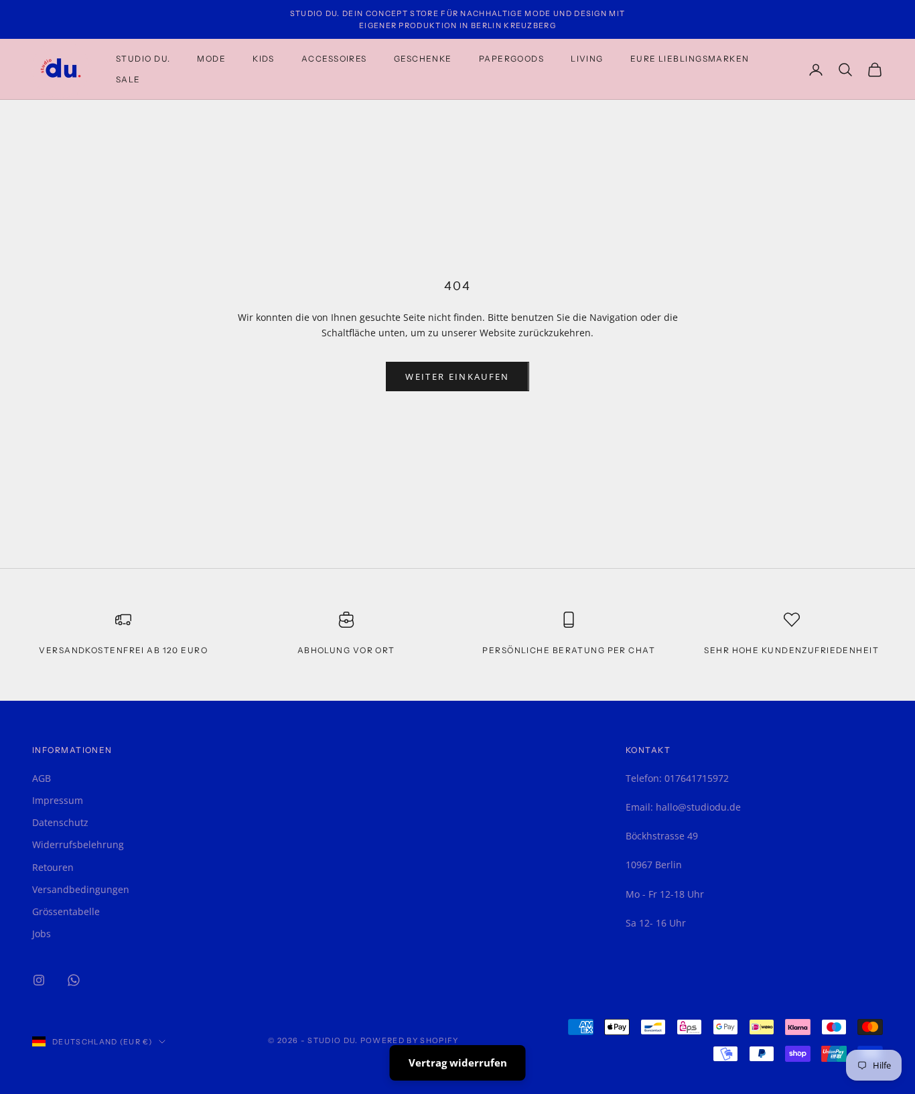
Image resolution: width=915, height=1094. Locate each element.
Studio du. (143, 59)
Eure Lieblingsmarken (690, 59)
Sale (128, 79)
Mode (211, 59)
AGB (41, 778)
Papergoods (511, 59)
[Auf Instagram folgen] (39, 980)
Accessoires (334, 59)
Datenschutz (60, 822)
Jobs (41, 933)
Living (587, 59)
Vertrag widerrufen (458, 1062)
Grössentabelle (66, 911)
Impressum (57, 800)
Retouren (53, 867)
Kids (264, 59)
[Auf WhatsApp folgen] (73, 980)
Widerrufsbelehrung (78, 844)
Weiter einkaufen (457, 376)
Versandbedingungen (80, 889)
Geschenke (423, 59)
